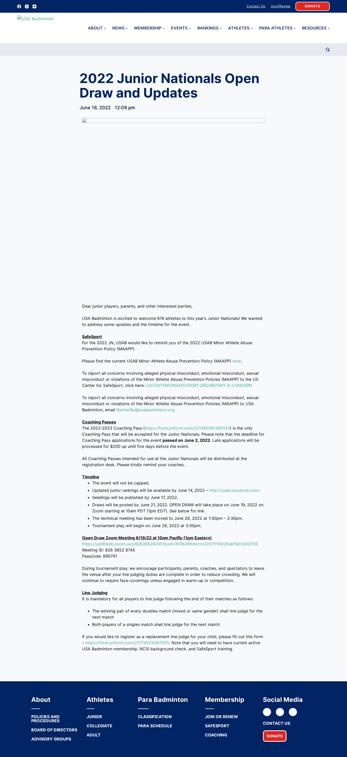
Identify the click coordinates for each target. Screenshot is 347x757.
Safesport (217, 725)
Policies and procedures (45, 718)
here (236, 361)
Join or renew (221, 716)
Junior (94, 716)
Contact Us (256, 6)
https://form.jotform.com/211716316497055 (127, 642)
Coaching (216, 734)
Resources (314, 27)
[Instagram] (27, 6)
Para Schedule (155, 725)
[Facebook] (19, 6)
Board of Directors (54, 729)
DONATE (312, 6)
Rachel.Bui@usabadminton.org (145, 409)
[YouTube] (34, 6)
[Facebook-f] (267, 712)
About (95, 27)
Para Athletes (275, 27)
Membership (147, 27)
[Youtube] (293, 712)
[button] (275, 736)
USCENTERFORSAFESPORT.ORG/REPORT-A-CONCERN (199, 385)
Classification (155, 716)
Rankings (207, 27)
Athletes (238, 27)
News (118, 27)
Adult (94, 734)
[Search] (328, 50)
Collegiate (99, 725)
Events (179, 27)
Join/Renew (280, 6)
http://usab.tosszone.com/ (234, 490)
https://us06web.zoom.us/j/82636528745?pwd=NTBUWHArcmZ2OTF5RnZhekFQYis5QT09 (170, 543)
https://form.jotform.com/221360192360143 (187, 428)
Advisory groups (51, 739)
